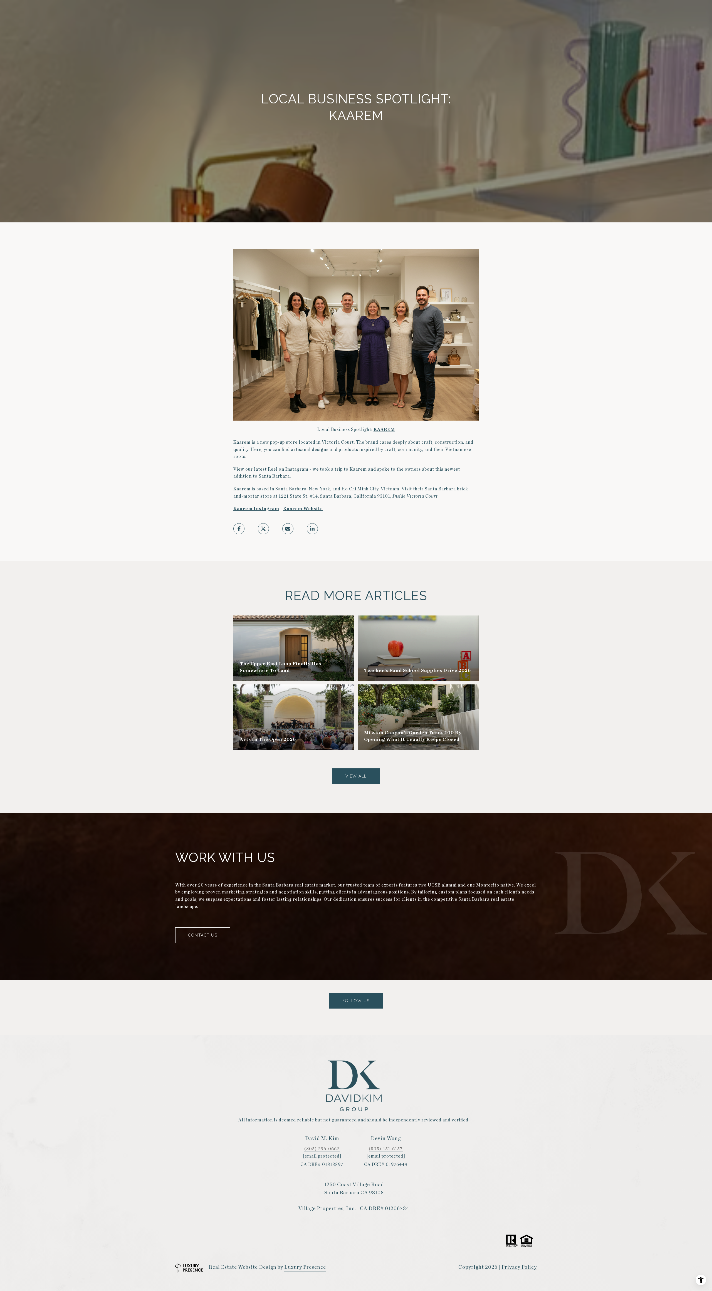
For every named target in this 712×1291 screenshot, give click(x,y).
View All (356, 776)
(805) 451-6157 (386, 1149)
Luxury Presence (305, 1267)
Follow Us (356, 1001)
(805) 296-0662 (322, 1149)
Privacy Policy (519, 1267)
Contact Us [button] (202, 935)
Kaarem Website (303, 509)
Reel (273, 469)
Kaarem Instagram (256, 509)
